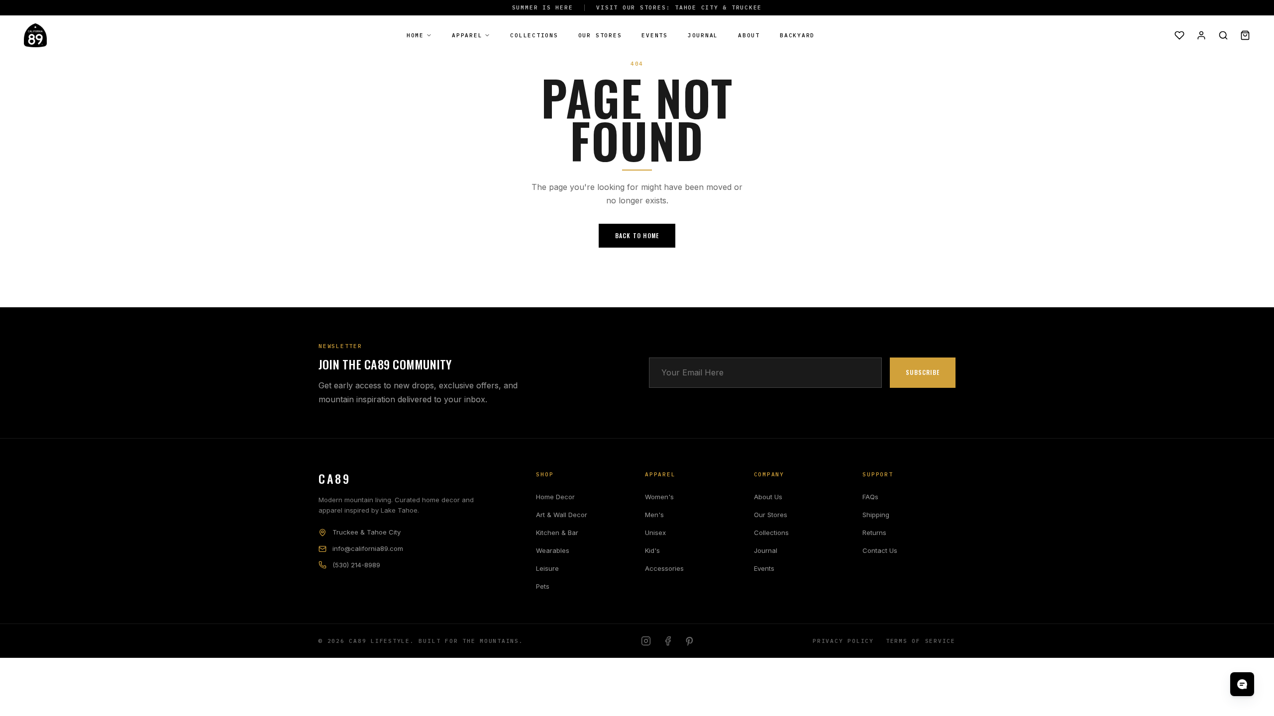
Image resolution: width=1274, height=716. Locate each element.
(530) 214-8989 (356, 565)
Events (654, 35)
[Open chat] (1242, 684)
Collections (534, 35)
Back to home (637, 235)
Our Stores (600, 35)
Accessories (664, 568)
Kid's (652, 550)
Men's (654, 515)
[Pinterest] (690, 641)
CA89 (334, 478)
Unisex (655, 533)
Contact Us (879, 550)
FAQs (870, 497)
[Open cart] (1245, 35)
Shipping (875, 515)
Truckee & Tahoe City (366, 532)
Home (415, 35)
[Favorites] (1179, 35)
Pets (542, 586)
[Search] (1223, 35)
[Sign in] (1201, 35)
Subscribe (923, 372)
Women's (659, 497)
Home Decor (555, 497)
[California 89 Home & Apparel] (35, 35)
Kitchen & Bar (557, 533)
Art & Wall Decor (561, 515)
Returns (874, 533)
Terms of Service (921, 640)
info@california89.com (367, 548)
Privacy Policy (843, 640)
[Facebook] (668, 641)
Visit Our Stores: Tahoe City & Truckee (679, 7)
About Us (768, 497)
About (749, 35)
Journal (703, 35)
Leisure (547, 568)
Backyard (797, 35)
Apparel (467, 35)
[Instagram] (646, 641)
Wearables (552, 550)
